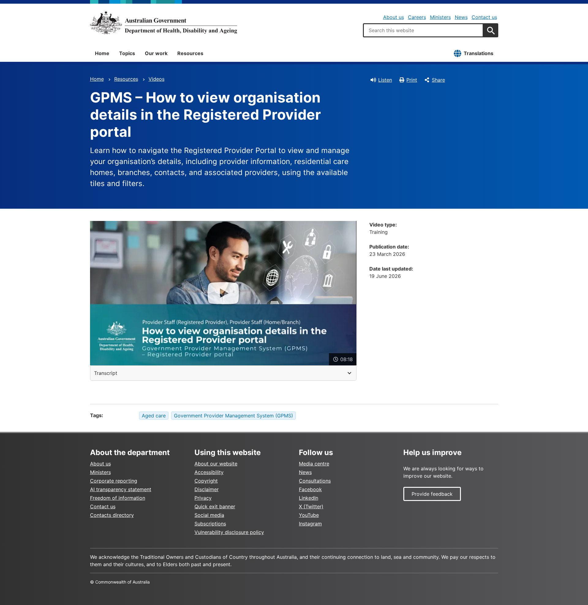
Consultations (315, 481)
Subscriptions (210, 524)
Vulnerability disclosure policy (229, 532)
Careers (417, 17)
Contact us (484, 17)
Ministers (440, 17)
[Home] (163, 22)
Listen (385, 80)
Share (438, 80)
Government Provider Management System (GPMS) (233, 416)
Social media (209, 515)
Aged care (154, 416)
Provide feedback (432, 494)
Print (411, 80)
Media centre (314, 464)
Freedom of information (117, 498)
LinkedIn (308, 498)
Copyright (206, 481)
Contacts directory (112, 515)
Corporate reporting (113, 481)
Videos (156, 79)
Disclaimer (206, 489)
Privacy (203, 498)
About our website (215, 464)
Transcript (105, 373)
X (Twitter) (311, 506)
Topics (127, 53)
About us (393, 17)
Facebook (310, 489)
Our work (156, 53)
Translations (478, 53)
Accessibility (209, 472)
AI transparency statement (120, 489)
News (461, 17)
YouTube (309, 515)
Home (102, 53)
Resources (190, 53)
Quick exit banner (214, 506)
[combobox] (423, 30)
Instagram (310, 524)
